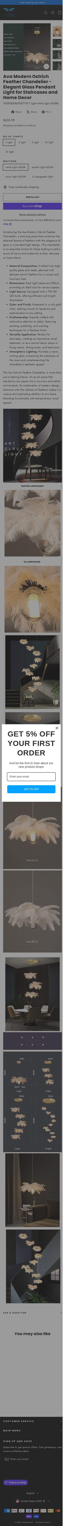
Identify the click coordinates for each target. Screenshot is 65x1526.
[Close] (57, 728)
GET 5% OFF (31, 789)
